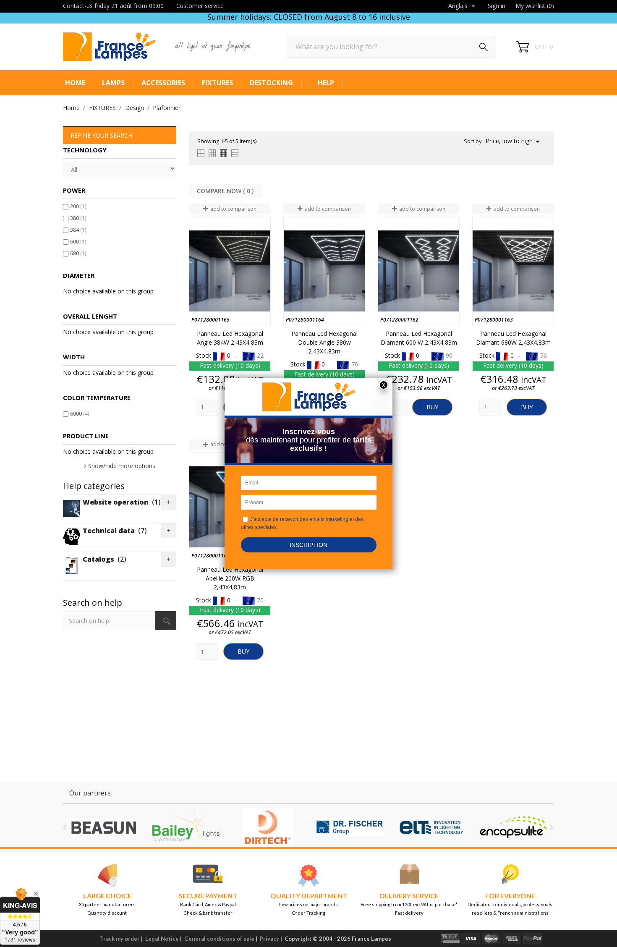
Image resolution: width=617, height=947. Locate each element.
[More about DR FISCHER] (349, 827)
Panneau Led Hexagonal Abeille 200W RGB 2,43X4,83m (230, 578)
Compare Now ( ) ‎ (226, 191)
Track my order (120, 938)
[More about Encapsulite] (513, 827)
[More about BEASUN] (104, 827)
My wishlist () (534, 6)
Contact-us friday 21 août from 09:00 (113, 6)
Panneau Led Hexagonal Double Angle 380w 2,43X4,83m (324, 342)
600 (78, 241)
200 (78, 206)
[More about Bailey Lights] (186, 827)
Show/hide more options (121, 466)
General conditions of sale (219, 938)
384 (78, 229)
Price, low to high (514, 141)
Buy (432, 407)
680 (78, 253)
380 (78, 218)
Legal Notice (162, 938)
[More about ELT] (431, 827)
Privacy (269, 938)
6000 (79, 413)
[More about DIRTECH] (267, 827)
